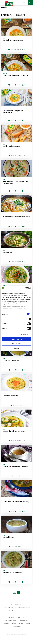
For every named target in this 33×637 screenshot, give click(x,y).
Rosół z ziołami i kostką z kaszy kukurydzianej (13, 111)
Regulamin (20, 617)
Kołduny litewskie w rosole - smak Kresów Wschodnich (14, 432)
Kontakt (28, 623)
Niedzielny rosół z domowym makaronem (16, 217)
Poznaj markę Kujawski (16, 604)
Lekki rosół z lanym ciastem (12, 360)
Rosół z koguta (7, 252)
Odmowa (16, 348)
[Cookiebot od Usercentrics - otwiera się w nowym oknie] (24, 288)
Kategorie (20, 623)
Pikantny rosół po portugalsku (13, 572)
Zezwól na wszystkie (16, 339)
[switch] (29, 319)
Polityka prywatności (11, 620)
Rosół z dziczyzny (8, 537)
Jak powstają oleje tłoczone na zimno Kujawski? (16, 610)
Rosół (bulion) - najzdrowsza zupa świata (16, 466)
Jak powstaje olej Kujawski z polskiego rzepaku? (16, 607)
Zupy (4, 38)
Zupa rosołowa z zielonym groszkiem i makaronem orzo (15, 182)
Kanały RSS (6, 623)
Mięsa (4, 535)
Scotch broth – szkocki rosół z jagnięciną (16, 502)
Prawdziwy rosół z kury (10, 396)
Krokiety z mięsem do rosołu (12, 146)
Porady (14, 623)
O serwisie (12, 617)
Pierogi (5, 73)
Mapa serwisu (24, 620)
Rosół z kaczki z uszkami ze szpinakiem (15, 75)
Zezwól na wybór (16, 343)
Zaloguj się (16, 626)
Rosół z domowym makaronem (13, 40)
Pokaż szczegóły (23, 334)
